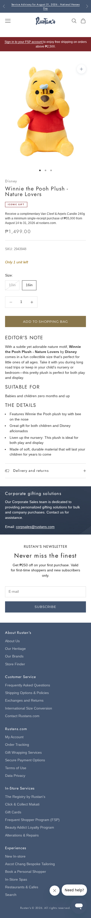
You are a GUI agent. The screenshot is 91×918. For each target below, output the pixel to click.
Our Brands (14, 656)
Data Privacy (15, 776)
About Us (12, 641)
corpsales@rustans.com (35, 527)
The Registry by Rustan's (25, 797)
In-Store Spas (16, 879)
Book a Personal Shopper (25, 872)
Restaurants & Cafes (21, 887)
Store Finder (15, 664)
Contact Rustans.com (22, 716)
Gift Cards (13, 812)
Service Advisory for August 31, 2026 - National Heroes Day (45, 6)
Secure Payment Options (25, 760)
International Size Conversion (28, 708)
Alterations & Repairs (22, 835)
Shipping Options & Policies (27, 693)
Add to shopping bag (45, 321)
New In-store (15, 856)
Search (10, 895)
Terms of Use (15, 768)
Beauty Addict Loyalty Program (29, 827)
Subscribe (45, 607)
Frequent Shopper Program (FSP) (32, 820)
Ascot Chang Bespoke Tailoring (30, 864)
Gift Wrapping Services (23, 752)
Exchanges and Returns (24, 700)
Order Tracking (17, 745)
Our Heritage (15, 649)
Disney (11, 181)
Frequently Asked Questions (27, 685)
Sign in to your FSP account (24, 42)
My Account (14, 737)
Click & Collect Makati (22, 804)
